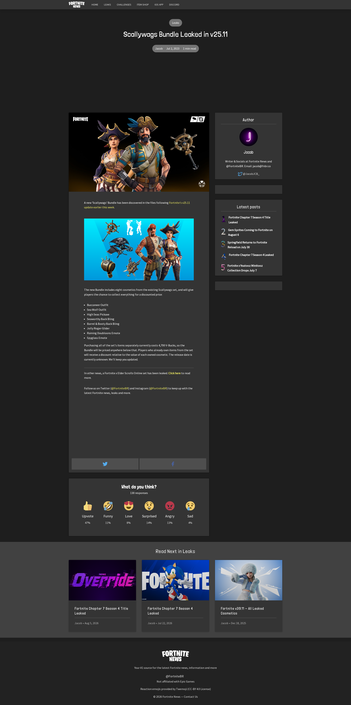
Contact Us (191, 696)
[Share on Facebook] (172, 464)
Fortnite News (171, 696)
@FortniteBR (120, 388)
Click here (174, 373)
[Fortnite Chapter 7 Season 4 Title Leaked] (102, 580)
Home (95, 4)
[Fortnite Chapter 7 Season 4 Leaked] (175, 580)
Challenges (124, 4)
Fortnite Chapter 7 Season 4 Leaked (251, 255)
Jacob (159, 48)
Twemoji (181, 689)
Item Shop (143, 4)
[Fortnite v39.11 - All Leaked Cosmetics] (248, 580)
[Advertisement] (175, 85)
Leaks (107, 4)
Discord (174, 4)
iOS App (159, 4)
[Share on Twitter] (105, 464)
